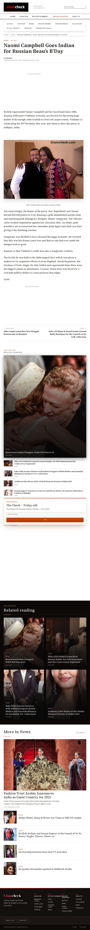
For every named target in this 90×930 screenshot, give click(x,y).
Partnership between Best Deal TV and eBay (43, 851)
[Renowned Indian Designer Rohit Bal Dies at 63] (45, 406)
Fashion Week (61, 24)
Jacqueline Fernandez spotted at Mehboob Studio (45, 869)
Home (13, 16)
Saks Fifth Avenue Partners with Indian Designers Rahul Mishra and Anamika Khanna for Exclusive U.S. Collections (48, 472)
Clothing (37, 909)
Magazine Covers (37, 900)
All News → (81, 732)
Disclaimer (82, 927)
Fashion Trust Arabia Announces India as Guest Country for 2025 (29, 795)
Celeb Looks (38, 904)
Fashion (24, 16)
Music (50, 909)
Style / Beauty (13, 28)
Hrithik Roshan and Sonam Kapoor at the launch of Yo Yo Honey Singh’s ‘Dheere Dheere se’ (50, 835)
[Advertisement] (45, 90)
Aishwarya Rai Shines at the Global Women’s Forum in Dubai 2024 (43, 481)
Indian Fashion (60, 16)
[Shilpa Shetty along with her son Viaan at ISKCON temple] (10, 817)
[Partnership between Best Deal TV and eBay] (10, 851)
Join (45, 519)
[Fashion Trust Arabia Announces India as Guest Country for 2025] (45, 764)
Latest (10, 24)
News (31, 24)
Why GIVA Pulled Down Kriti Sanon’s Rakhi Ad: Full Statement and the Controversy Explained (45, 462)
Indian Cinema (44, 24)
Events (50, 902)
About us (10, 920)
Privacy (74, 927)
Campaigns (38, 907)
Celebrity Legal (51, 906)
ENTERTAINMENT (40, 16)
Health (76, 16)
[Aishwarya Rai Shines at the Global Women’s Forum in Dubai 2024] (8, 483)
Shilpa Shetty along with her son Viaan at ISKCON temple (50, 817)
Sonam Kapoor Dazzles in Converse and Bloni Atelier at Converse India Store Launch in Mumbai (48, 492)
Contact (23, 920)
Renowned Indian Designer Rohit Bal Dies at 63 (30, 452)
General (79, 899)
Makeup (28, 28)
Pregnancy (80, 908)
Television (77, 24)
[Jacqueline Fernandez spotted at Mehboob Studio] (10, 868)
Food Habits (80, 902)
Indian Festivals (43, 28)
